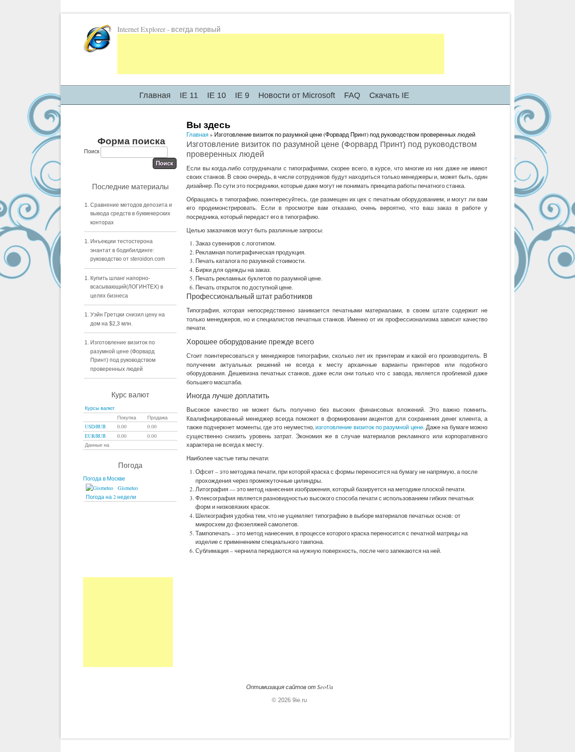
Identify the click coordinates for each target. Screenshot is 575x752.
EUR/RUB (95, 435)
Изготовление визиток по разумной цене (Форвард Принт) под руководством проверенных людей (122, 355)
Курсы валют (100, 408)
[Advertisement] (280, 54)
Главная (155, 95)
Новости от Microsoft (296, 95)
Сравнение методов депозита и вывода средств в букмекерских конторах (131, 214)
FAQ (352, 95)
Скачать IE (389, 95)
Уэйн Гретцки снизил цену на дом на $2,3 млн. (127, 319)
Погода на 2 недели (111, 496)
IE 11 (189, 95)
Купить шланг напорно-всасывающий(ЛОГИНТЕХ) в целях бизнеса (126, 287)
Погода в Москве (104, 478)
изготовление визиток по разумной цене (369, 427)
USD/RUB (95, 426)
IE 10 (216, 95)
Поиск (92, 151)
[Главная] (97, 51)
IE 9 (242, 95)
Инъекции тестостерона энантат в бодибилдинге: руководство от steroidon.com (127, 250)
